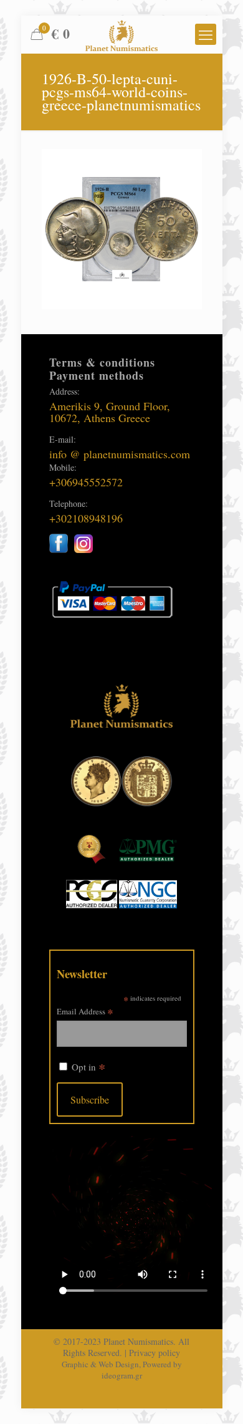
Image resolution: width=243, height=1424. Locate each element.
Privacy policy (154, 1353)
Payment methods (96, 375)
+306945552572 (86, 481)
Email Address (85, 1010)
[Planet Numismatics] (121, 34)
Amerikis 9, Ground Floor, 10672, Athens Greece (109, 411)
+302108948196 (86, 518)
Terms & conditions (102, 362)
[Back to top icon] (217, 1398)
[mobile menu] (205, 34)
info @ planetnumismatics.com (119, 453)
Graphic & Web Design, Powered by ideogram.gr (122, 1370)
